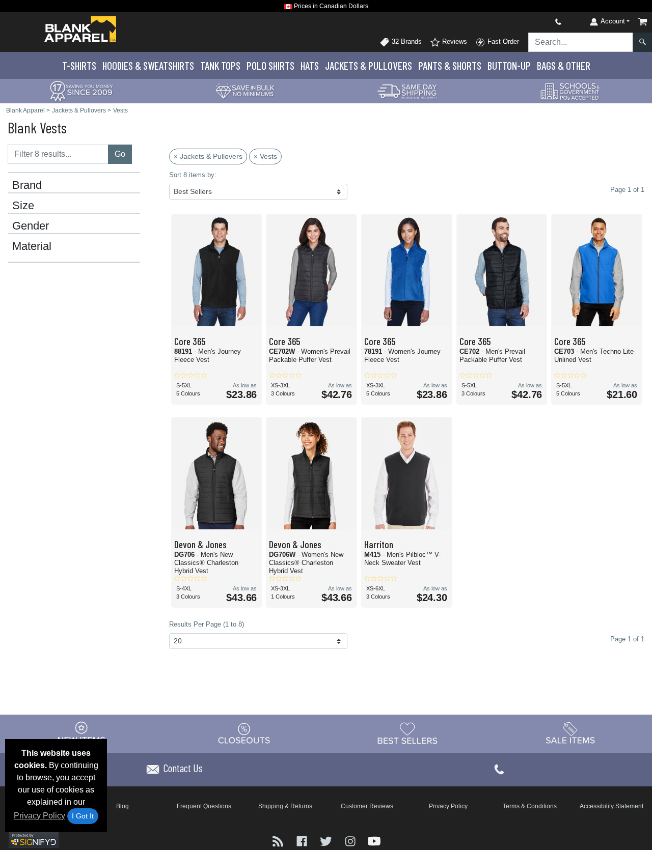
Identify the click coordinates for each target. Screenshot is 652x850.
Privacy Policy (39, 815)
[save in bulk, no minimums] (244, 90)
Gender (30, 226)
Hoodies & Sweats (148, 65)
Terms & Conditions (530, 806)
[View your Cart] (643, 21)
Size (23, 205)
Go (120, 154)
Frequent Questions (204, 806)
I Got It (83, 816)
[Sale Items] (570, 733)
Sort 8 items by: (192, 175)
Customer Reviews (367, 806)
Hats (310, 65)
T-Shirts (79, 65)
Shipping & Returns (285, 806)
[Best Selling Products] (407, 733)
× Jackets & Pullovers (208, 156)
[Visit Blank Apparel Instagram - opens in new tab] (351, 840)
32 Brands (406, 41)
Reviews (453, 41)
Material (31, 246)
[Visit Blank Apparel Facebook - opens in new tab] (303, 840)
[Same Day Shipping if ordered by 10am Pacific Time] (407, 90)
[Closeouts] (244, 733)
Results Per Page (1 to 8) (206, 624)
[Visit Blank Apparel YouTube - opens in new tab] (374, 840)
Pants (449, 65)
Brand (27, 185)
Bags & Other (563, 65)
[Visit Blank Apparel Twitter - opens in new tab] (327, 840)
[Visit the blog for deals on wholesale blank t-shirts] (279, 840)
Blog (122, 806)
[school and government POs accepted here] (570, 91)
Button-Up (509, 65)
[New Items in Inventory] (81, 733)
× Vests (265, 156)
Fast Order (502, 41)
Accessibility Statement (611, 806)
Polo (270, 65)
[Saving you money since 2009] (81, 90)
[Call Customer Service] (534, 21)
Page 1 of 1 (627, 639)
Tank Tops (220, 65)
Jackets (368, 65)
